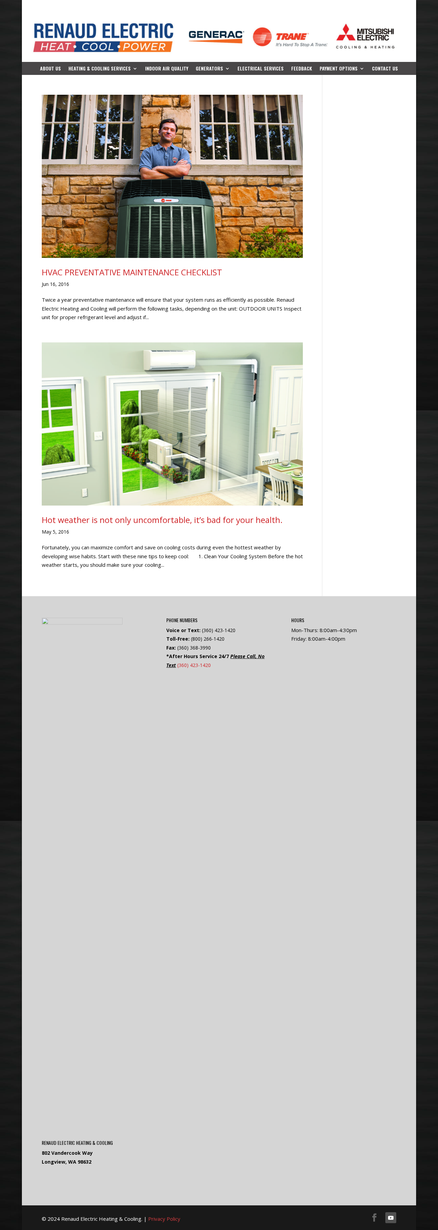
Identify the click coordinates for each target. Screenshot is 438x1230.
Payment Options (339, 69)
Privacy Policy (164, 1218)
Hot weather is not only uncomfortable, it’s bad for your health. (162, 519)
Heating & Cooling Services (99, 69)
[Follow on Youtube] (390, 1217)
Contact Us (385, 69)
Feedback (301, 69)
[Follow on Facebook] (374, 1217)
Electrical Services (260, 69)
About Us (50, 69)
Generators (209, 69)
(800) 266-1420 (207, 639)
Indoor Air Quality (166, 69)
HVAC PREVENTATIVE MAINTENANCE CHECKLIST (132, 272)
